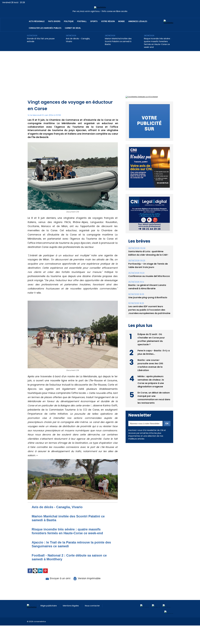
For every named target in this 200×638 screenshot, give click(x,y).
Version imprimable (89, 578)
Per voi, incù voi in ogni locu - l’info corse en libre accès (100, 11)
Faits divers (54, 21)
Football (82, 21)
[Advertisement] (100, 71)
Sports (94, 21)
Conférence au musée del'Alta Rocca (149, 269)
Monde (121, 21)
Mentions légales (71, 605)
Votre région (108, 21)
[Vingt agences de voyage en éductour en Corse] (73, 460)
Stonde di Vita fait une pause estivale (41, 40)
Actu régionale (37, 21)
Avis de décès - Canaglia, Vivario (78, 40)
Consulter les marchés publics (45, 28)
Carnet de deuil (73, 28)
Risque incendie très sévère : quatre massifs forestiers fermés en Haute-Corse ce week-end (157, 42)
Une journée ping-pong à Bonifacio (147, 291)
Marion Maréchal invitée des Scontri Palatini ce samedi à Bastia (118, 41)
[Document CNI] (73, 143)
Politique (69, 21)
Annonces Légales (137, 21)
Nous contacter (92, 605)
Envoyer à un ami (59, 578)
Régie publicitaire (49, 605)
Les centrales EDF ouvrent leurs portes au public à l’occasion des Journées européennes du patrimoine (149, 304)
